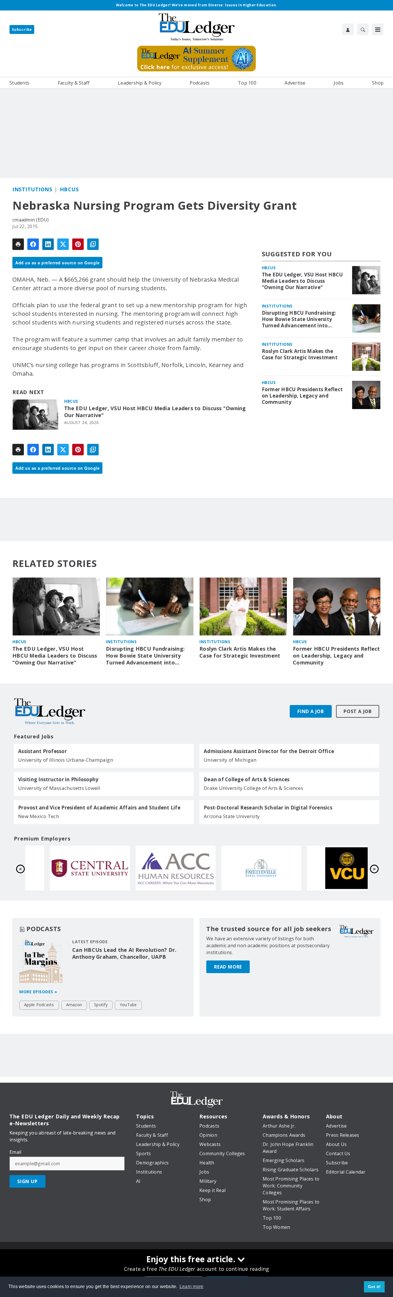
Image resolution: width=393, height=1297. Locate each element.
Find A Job (310, 711)
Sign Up (27, 1181)
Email (15, 1152)
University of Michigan (230, 760)
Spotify (101, 1004)
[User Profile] (348, 29)
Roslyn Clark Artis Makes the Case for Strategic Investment (299, 354)
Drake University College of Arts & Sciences (253, 788)
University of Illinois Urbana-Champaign (65, 760)
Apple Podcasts (39, 1004)
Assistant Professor (42, 751)
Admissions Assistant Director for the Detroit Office (269, 751)
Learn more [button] (192, 1286)
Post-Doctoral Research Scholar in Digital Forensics (268, 808)
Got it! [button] (374, 1286)
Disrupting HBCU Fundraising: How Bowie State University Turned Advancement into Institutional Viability (299, 319)
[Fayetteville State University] (240, 868)
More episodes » (38, 991)
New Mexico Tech (38, 816)
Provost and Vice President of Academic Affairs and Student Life (99, 808)
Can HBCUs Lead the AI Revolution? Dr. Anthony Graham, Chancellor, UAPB (124, 953)
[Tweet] (63, 244)
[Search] (363, 29)
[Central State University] (68, 868)
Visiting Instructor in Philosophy (58, 779)
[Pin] (78, 244)
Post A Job (358, 711)
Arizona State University (232, 816)
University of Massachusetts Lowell (59, 788)
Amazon (74, 1004)
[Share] (33, 244)
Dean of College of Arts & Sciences (247, 779)
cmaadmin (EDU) (30, 220)
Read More (228, 967)
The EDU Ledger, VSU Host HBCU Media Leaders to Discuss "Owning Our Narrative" (155, 412)
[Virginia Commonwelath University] (325, 868)
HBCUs (69, 189)
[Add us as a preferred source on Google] (93, 244)
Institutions (32, 189)
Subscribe (22, 29)
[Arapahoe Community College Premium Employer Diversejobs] (154, 868)
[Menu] (378, 29)
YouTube (128, 1004)
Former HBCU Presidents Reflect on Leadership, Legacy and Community (302, 395)
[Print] (18, 244)
